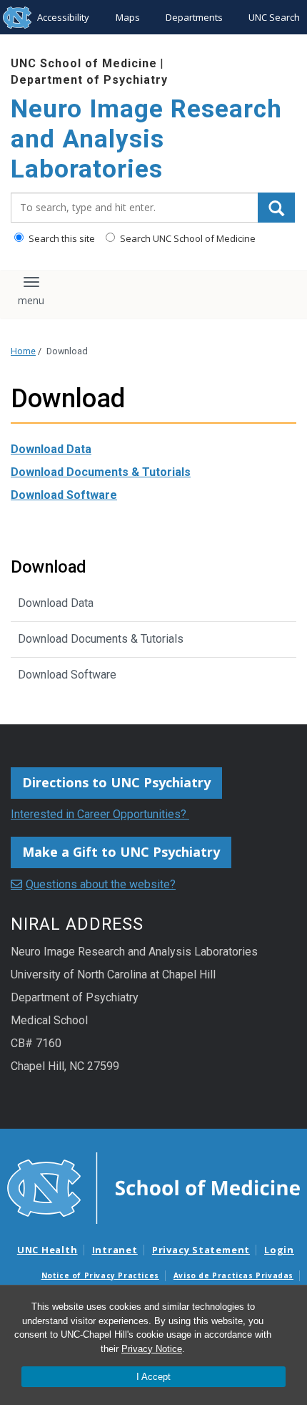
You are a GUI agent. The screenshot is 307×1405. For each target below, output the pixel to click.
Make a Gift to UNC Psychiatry (121, 851)
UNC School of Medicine (84, 63)
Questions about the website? (101, 884)
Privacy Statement (201, 1249)
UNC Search (274, 17)
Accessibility (63, 17)
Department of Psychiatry (89, 80)
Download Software (64, 495)
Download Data (51, 449)
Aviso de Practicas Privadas (233, 1275)
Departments (194, 17)
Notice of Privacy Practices (100, 1275)
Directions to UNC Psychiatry (116, 782)
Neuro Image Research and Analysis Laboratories (146, 139)
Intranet (115, 1249)
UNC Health (47, 1249)
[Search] (276, 208)
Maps (128, 17)
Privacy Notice (151, 1348)
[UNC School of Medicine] (153, 1186)
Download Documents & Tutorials (101, 472)
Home (23, 351)
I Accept (153, 1376)
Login (279, 1249)
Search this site (60, 238)
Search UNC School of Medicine (187, 238)
